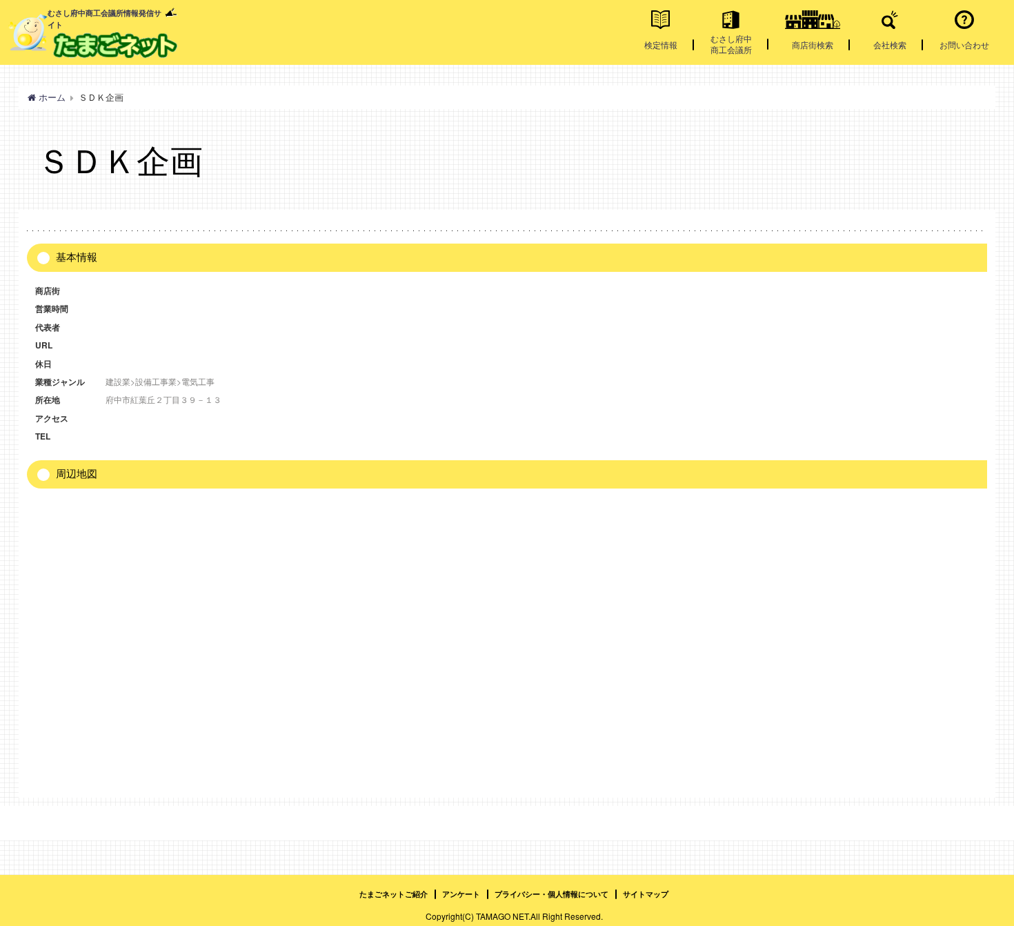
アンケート (461, 894)
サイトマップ (645, 894)
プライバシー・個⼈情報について (551, 894)
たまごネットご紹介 (393, 894)
